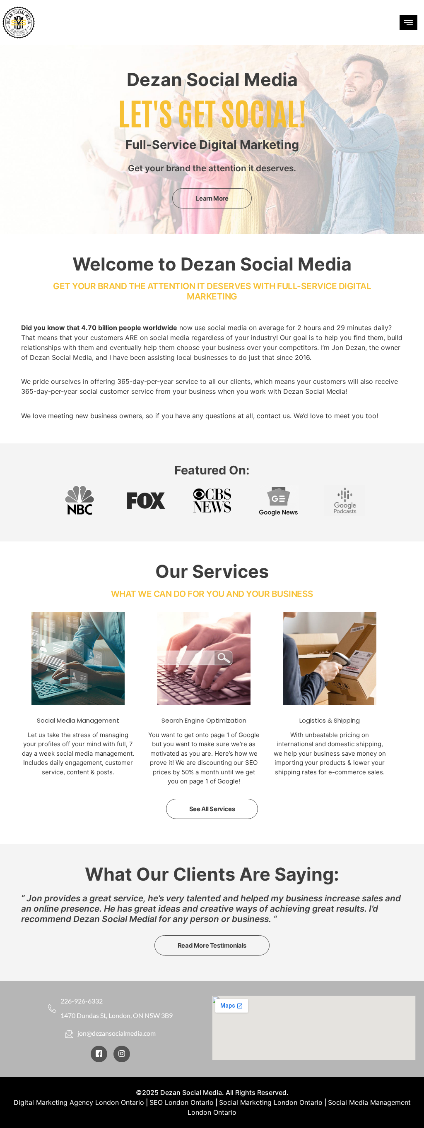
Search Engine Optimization (203, 720)
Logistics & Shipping (329, 720)
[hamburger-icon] (408, 22)
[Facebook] (99, 1054)
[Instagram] (121, 1054)
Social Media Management (78, 720)
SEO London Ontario (181, 1102)
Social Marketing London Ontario (271, 1102)
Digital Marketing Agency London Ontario (79, 1102)
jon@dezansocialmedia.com (116, 1033)
